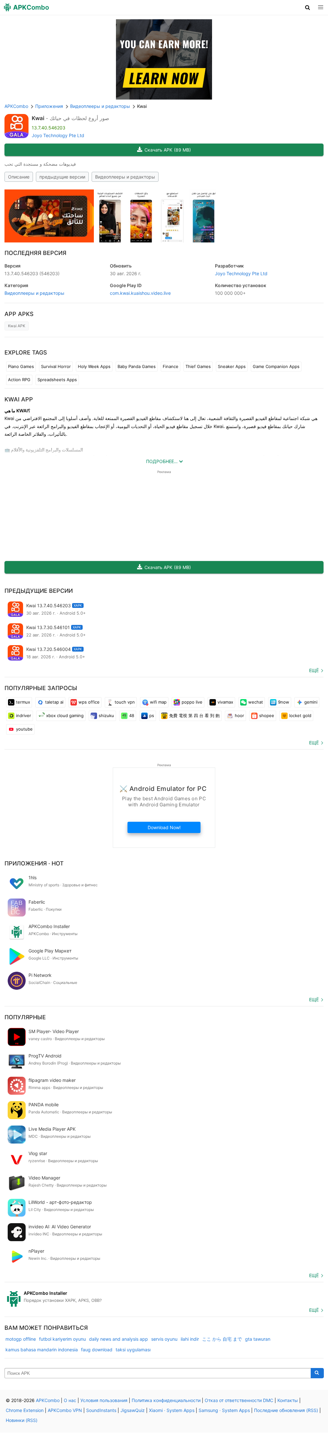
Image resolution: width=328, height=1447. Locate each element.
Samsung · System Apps (224, 1410)
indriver (23, 715)
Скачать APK (167, 150)
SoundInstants (101, 1410)
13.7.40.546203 (32, 273)
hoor (239, 715)
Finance (170, 366)
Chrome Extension (25, 1410)
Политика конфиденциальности (166, 1400)
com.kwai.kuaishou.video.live (140, 293)
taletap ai (54, 702)
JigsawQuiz (132, 1410)
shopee (266, 715)
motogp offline (20, 1339)
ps (151, 715)
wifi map (158, 702)
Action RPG (19, 379)
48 (131, 715)
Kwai (38, 118)
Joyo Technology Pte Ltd (58, 135)
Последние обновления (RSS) (286, 1410)
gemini (310, 702)
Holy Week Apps (94, 366)
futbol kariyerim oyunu (62, 1339)
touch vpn (125, 702)
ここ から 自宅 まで (222, 1339)
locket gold (300, 715)
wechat (255, 702)
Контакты (287, 1400)
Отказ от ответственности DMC (239, 1400)
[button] (308, 7)
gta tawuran (257, 1339)
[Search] (317, 1373)
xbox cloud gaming (65, 715)
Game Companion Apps (276, 366)
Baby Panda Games (137, 366)
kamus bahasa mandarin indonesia (41, 1349)
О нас (70, 1400)
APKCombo (16, 106)
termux (23, 702)
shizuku (106, 715)
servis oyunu (164, 1339)
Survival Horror (56, 366)
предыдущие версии (62, 177)
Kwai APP (18, 399)
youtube (24, 729)
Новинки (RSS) (21, 1420)
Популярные (25, 1017)
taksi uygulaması (133, 1349)
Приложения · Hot (34, 863)
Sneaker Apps (232, 366)
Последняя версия (35, 253)
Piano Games (21, 366)
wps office (89, 702)
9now (283, 702)
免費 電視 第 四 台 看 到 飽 (194, 715)
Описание (18, 177)
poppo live (192, 702)
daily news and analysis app (118, 1339)
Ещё (314, 670)
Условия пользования (103, 1400)
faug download (96, 1349)
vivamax (225, 702)
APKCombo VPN (65, 1410)
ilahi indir (190, 1339)
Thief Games (198, 366)
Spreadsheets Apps (57, 379)
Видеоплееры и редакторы (125, 177)
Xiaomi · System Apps (171, 1410)
